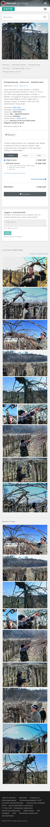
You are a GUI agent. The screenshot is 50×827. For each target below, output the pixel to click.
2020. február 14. (21, 86)
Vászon (25, 155)
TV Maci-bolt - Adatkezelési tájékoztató (17, 808)
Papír (39, 155)
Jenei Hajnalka (19, 110)
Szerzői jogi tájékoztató (11, 811)
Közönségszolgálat (9, 800)
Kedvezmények (38, 179)
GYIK (14, 813)
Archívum (17, 3)
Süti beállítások (8, 816)
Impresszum (34, 798)
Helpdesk (5, 813)
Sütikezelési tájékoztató (28, 813)
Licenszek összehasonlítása (14, 173)
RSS (38, 811)
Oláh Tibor (16, 107)
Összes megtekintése (38, 254)
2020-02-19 (21, 118)
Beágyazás (11, 135)
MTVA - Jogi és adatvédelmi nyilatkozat (17, 805)
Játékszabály (28, 811)
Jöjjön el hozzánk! (9, 798)
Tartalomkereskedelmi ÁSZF (31, 800)
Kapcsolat (23, 798)
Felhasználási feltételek (36, 803)
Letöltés (11, 155)
